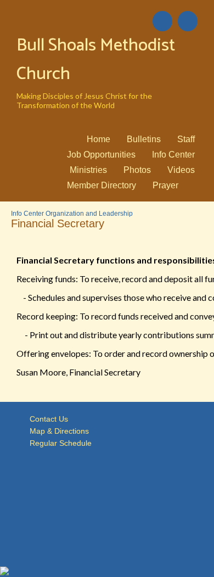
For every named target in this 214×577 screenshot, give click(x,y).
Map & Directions (57, 431)
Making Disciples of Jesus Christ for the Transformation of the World (84, 100)
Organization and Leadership (89, 213)
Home (98, 139)
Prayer (165, 185)
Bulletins (144, 139)
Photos (137, 170)
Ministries (88, 170)
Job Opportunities (101, 154)
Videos (181, 170)
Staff (186, 139)
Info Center (173, 154)
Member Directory (101, 185)
